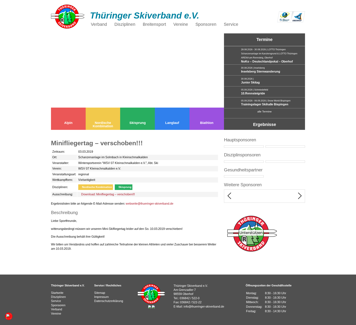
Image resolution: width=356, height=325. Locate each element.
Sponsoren (58, 305)
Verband (56, 309)
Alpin (68, 123)
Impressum (101, 296)
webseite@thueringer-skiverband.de (149, 203)
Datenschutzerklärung (108, 301)
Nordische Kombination (103, 124)
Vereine (56, 313)
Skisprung (137, 123)
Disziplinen (58, 296)
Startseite (57, 292)
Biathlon (206, 123)
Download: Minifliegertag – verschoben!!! (107, 194)
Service (56, 301)
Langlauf (172, 123)
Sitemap (99, 292)
